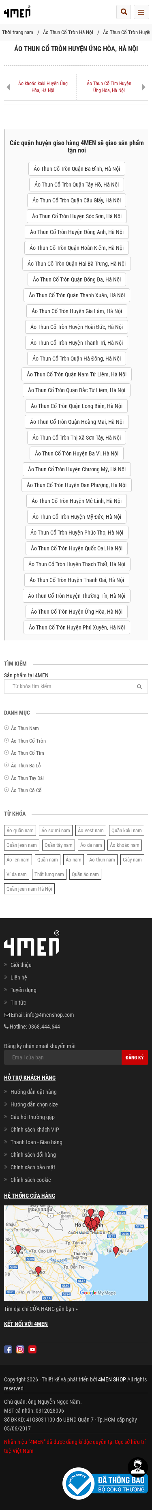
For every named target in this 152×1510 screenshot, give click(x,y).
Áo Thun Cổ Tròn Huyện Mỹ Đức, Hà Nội (76, 516)
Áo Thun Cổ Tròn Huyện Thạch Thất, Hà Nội (76, 564)
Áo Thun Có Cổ (26, 790)
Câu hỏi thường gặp (33, 1117)
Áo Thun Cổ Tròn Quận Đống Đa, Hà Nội (77, 279)
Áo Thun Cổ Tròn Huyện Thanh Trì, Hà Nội (76, 342)
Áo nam (73, 860)
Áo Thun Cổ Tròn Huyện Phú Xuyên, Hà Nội (77, 627)
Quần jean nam (21, 845)
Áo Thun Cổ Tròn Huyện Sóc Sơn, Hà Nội (77, 216)
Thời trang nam (17, 32)
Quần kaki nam (126, 830)
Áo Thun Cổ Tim (27, 753)
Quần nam (47, 860)
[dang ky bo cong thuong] (105, 1483)
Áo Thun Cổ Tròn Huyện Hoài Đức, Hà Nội (76, 327)
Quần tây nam (59, 845)
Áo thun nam (102, 860)
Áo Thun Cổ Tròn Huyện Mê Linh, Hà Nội (77, 501)
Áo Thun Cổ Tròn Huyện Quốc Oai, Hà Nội (76, 548)
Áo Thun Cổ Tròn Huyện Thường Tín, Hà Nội (76, 596)
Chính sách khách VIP (35, 1129)
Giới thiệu (21, 965)
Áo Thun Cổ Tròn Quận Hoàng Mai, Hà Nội (77, 422)
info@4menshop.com (50, 1015)
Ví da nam (16, 874)
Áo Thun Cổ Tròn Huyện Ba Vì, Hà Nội (76, 453)
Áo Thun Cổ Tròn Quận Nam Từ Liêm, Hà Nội (76, 374)
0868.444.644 (44, 1026)
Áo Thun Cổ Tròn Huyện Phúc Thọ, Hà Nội (76, 532)
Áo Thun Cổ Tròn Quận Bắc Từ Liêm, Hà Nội (76, 390)
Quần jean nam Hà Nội (29, 889)
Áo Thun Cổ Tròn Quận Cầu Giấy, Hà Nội (76, 200)
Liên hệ (19, 977)
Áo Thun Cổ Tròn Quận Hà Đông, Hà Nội (76, 358)
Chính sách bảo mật (33, 1167)
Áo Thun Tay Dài (27, 778)
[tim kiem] (123, 12)
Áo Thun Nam (25, 728)
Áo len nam (18, 860)
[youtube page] (32, 1349)
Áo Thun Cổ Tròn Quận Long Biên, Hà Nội (76, 406)
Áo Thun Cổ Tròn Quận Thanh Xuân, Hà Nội (77, 295)
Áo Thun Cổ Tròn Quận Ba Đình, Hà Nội (77, 168)
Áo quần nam (20, 830)
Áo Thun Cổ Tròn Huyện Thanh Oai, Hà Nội (77, 580)
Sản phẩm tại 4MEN (26, 675)
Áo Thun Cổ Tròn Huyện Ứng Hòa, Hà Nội (76, 611)
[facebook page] (8, 1349)
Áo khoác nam (124, 845)
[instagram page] (20, 1349)
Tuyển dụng (23, 990)
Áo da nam (91, 845)
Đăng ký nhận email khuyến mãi (39, 1046)
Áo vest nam (91, 830)
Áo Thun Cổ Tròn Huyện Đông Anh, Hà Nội (77, 232)
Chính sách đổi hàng (33, 1154)
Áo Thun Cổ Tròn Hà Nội (68, 32)
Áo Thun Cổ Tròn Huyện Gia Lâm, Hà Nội (77, 311)
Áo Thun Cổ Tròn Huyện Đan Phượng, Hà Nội (76, 485)
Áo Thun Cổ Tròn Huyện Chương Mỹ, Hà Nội (77, 469)
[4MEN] (17, 14)
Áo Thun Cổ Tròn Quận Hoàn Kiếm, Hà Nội (77, 248)
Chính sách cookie (31, 1180)
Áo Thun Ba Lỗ (26, 766)
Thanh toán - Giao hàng (36, 1142)
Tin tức (18, 1002)
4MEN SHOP (112, 1379)
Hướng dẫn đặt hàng (34, 1092)
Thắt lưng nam (49, 874)
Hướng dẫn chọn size (34, 1104)
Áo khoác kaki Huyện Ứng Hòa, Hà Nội (43, 87)
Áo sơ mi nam (55, 830)
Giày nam (132, 860)
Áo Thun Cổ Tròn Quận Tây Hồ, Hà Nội (76, 184)
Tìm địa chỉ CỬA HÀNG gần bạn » (41, 1309)
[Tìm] (139, 686)
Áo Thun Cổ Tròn (28, 741)
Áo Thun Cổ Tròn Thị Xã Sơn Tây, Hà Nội (76, 437)
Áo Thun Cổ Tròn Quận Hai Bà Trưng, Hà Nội (77, 263)
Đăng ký (135, 1058)
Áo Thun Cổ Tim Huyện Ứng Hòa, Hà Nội (109, 87)
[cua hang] (76, 1254)
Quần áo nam (85, 874)
